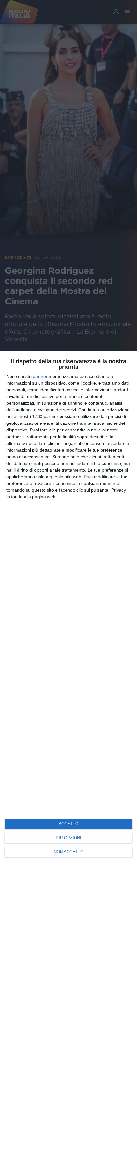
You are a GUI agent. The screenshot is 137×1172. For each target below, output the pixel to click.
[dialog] (68, 761)
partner (40, 376)
